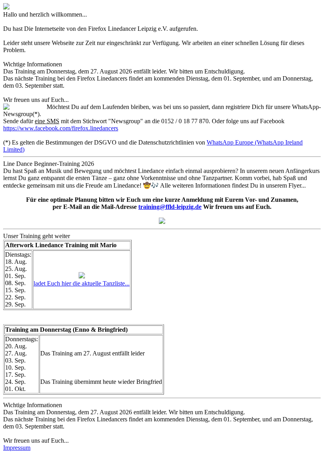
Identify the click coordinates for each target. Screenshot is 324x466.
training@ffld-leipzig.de (170, 206)
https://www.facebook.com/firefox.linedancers (60, 128)
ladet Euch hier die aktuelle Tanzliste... (82, 283)
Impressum (16, 447)
